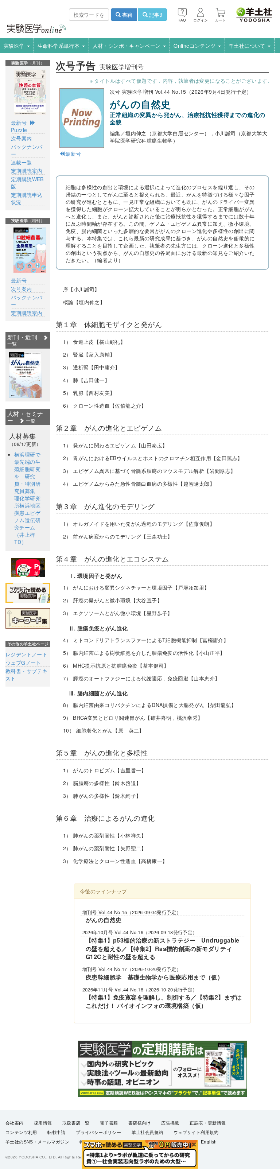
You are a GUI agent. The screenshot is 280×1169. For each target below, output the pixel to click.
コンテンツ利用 (21, 1132)
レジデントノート (26, 654)
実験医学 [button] (15, 45)
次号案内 (21, 138)
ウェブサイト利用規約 (196, 1132)
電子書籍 (109, 1123)
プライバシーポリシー (98, 1132)
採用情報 (43, 1123)
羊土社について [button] (248, 45)
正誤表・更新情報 (208, 1123)
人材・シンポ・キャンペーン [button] (128, 45)
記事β (155, 14)
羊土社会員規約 (147, 1132)
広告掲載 (170, 1123)
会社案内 (14, 1123)
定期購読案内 (26, 170)
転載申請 (56, 1132)
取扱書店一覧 (75, 1123)
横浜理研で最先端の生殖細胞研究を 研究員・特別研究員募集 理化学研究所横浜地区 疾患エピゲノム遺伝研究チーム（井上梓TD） (30, 498)
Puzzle (19, 129)
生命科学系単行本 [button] (59, 45)
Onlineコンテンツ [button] (195, 45)
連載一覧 (21, 162)
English (209, 1142)
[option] (25, 375)
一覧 (29, 420)
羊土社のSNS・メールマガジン (37, 1142)
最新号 (73, 153)
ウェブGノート (23, 662)
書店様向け (139, 1123)
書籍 (126, 14)
